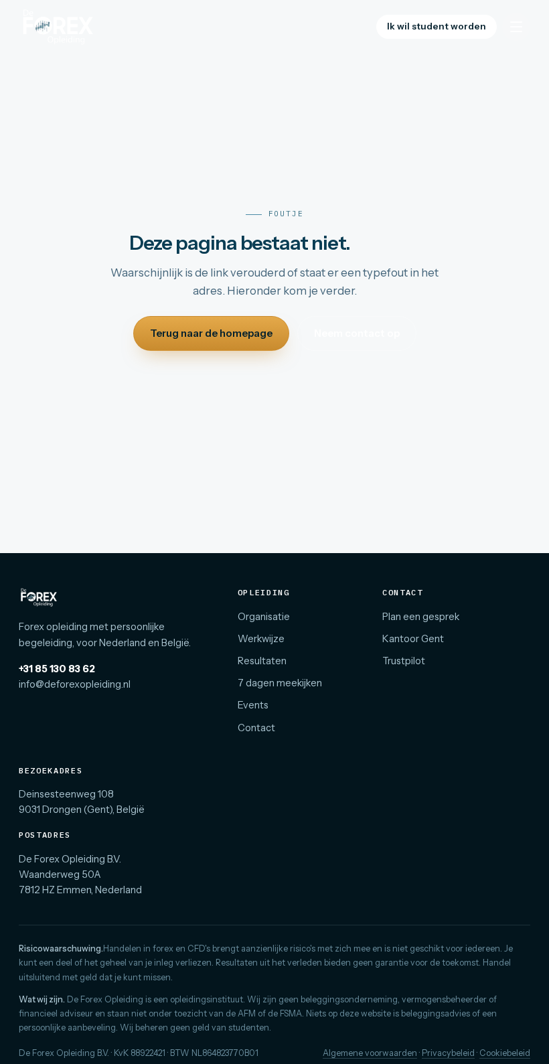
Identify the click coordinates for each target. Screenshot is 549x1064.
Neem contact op (357, 333)
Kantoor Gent (413, 639)
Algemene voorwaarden (370, 1053)
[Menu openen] (516, 27)
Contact (256, 728)
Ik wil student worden (436, 26)
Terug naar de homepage (211, 333)
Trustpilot (403, 661)
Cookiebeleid (504, 1053)
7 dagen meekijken (280, 683)
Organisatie (264, 617)
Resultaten (262, 661)
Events (253, 705)
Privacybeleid (448, 1053)
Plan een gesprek (420, 617)
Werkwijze (261, 639)
